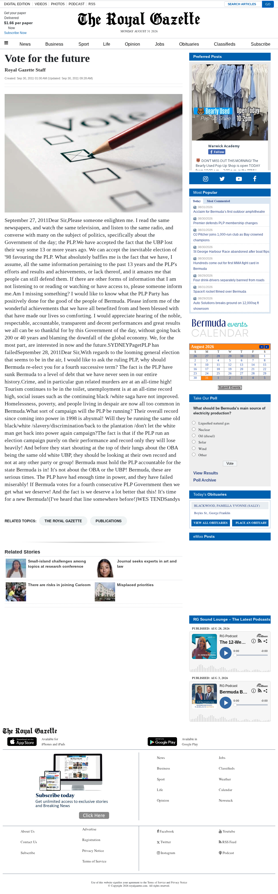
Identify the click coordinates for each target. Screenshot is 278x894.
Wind (202, 448)
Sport (83, 44)
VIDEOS (41, 4)
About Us (27, 831)
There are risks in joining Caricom (59, 585)
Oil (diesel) (206, 435)
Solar (202, 442)
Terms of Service (94, 861)
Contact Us (29, 841)
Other (202, 454)
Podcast (228, 852)
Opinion (132, 44)
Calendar (225, 789)
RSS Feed (229, 841)
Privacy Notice (93, 850)
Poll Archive (204, 480)
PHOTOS (58, 4)
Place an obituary (251, 523)
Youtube (228, 831)
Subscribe (260, 44)
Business (54, 44)
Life (106, 44)
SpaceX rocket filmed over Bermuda (219, 291)
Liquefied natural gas (213, 423)
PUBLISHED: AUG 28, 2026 (211, 628)
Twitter (165, 841)
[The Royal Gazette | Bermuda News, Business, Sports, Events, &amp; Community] (139, 20)
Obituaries (189, 44)
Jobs (159, 44)
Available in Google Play (190, 741)
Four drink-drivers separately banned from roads (228, 280)
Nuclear (204, 429)
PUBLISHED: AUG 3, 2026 (210, 678)
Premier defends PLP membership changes (225, 223)
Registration (91, 839)
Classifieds (224, 44)
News (25, 44)
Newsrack (226, 800)
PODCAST (76, 4)
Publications (109, 520)
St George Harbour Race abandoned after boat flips (231, 252)
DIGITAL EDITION (17, 4)
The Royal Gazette (63, 520)
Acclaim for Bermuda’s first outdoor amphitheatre (229, 212)
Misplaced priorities (135, 585)
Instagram (167, 852)
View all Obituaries (211, 523)
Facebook (166, 831)
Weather (225, 779)
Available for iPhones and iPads (53, 741)
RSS (92, 4)
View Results (205, 473)
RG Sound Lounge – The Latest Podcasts (231, 619)
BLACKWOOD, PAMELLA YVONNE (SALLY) (227, 505)
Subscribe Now (15, 33)
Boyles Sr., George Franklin (212, 513)
